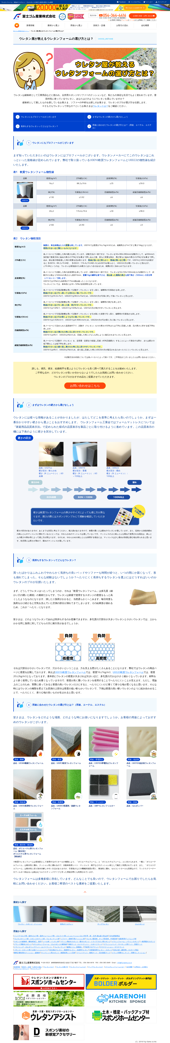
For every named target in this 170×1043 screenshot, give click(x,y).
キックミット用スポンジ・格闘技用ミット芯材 (58, 953)
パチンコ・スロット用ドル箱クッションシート (31, 950)
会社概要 (145, 25)
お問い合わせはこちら (85, 386)
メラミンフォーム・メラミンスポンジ (125, 941)
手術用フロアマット (91, 947)
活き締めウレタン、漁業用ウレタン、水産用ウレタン (68, 950)
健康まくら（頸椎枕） (75, 947)
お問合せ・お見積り (141, 967)
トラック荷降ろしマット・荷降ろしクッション (129, 953)
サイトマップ (162, 2)
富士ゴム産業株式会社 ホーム (21, 31)
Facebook (122, 2)
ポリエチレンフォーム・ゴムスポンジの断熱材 (50, 944)
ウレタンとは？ (100, 105)
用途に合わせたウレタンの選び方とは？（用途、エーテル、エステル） (120, 126)
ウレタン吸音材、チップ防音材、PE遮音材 (101, 939)
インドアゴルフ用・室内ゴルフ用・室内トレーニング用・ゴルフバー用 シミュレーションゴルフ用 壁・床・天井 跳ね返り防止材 (61, 936)
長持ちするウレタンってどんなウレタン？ (37, 126)
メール (131, 20)
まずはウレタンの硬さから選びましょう (108, 116)
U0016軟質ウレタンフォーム (70, 672)
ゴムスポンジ (140, 924)
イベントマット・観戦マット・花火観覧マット (93, 953)
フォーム (124, 20)
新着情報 (30, 25)
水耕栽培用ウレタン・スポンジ (100, 950)
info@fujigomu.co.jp (124, 963)
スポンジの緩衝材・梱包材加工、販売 (28, 941)
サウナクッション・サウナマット (112, 947)
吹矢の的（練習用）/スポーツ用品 (125, 950)
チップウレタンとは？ (95, 967)
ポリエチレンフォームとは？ (115, 967)
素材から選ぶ (53, 25)
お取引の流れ (122, 25)
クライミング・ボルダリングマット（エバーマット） (33, 947)
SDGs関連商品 (114, 936)
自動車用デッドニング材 (127, 939)
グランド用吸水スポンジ (23, 944)
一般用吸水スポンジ (148, 941)
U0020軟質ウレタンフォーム (128, 672)
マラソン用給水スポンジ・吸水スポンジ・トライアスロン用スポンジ (85, 941)
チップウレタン (103, 924)
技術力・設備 (99, 25)
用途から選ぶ (76, 25)
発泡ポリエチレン (66, 924)
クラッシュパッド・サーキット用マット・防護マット (123, 944)
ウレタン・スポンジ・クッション (30, 924)
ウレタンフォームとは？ (78, 967)
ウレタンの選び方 (62, 967)
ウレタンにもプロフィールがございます (36, 116)
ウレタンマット (59, 947)
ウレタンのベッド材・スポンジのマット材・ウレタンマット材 (36, 939)
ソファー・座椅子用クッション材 (73, 939)
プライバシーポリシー (21, 969)
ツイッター (149, 2)
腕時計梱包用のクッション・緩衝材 (27, 953)
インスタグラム (136, 2)
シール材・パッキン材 (51, 941)
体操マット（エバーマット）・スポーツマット (85, 944)
